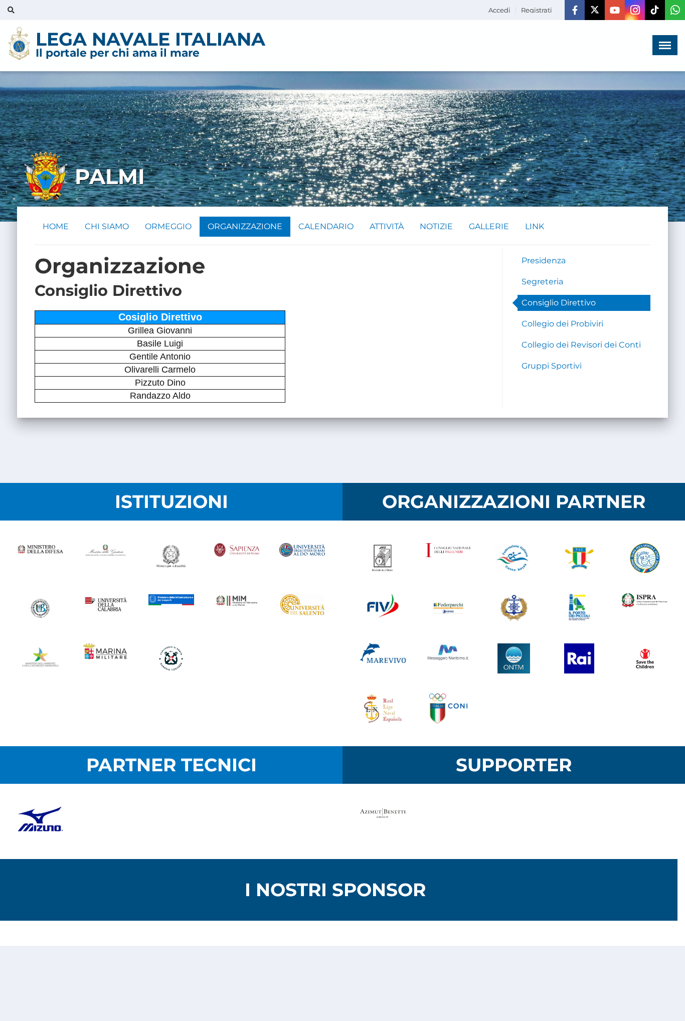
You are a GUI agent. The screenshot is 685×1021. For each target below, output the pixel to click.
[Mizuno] (40, 821)
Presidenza (544, 260)
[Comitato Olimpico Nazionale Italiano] (448, 709)
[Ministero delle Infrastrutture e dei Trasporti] (171, 608)
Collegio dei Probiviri (562, 323)
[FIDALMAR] (514, 608)
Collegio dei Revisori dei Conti (581, 345)
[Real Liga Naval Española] (383, 709)
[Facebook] (575, 10)
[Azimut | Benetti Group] (383, 821)
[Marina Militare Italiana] (106, 658)
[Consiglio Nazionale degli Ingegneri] (448, 558)
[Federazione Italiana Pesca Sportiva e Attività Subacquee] (644, 558)
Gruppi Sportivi (552, 366)
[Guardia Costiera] (171, 658)
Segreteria (542, 281)
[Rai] (579, 658)
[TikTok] (655, 10)
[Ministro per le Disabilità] (171, 558)
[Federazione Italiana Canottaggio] (579, 558)
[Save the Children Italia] (644, 658)
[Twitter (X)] (595, 10)
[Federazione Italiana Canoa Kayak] (514, 558)
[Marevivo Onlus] (383, 658)
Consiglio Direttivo (559, 302)
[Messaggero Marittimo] (448, 658)
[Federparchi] (448, 608)
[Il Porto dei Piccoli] (579, 608)
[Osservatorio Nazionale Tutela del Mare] (514, 658)
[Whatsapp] (675, 10)
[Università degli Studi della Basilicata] (40, 608)
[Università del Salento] (302, 608)
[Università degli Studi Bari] (302, 558)
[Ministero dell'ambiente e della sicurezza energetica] (40, 658)
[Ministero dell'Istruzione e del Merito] (237, 608)
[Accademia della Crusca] (383, 558)
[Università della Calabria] (106, 608)
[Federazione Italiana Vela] (383, 608)
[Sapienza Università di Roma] (237, 558)
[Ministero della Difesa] (40, 558)
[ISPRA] (644, 608)
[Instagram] (635, 10)
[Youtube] (615, 10)
